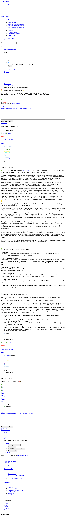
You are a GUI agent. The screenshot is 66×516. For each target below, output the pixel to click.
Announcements (15, 103)
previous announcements (52, 298)
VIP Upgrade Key (12, 32)
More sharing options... (7, 121)
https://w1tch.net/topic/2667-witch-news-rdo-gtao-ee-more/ (17, 108)
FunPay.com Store (13, 36)
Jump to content (5, 1)
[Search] (1, 46)
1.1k (9, 159)
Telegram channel (27, 170)
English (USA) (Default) (14, 445)
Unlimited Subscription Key (15, 33)
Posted (7, 140)
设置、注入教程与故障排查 (16, 27)
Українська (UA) (12, 450)
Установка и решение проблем (16, 25)
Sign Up (6, 72)
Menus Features (12, 22)
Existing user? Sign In (10, 49)
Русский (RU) (11, 446)
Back (9, 472)
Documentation (8, 21)
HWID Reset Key (12, 35)
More (5, 40)
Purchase (6, 29)
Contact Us (7, 452)
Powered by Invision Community (26, 455)
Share (2, 106)
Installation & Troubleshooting (16, 24)
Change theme (5, 514)
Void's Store (11, 38)
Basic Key (10, 30)
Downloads (7, 19)
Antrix (3, 143)
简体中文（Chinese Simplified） (16, 448)
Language (7, 443)
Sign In (10, 66)
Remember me (11, 64)
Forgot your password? (14, 69)
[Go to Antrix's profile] (3, 99)
